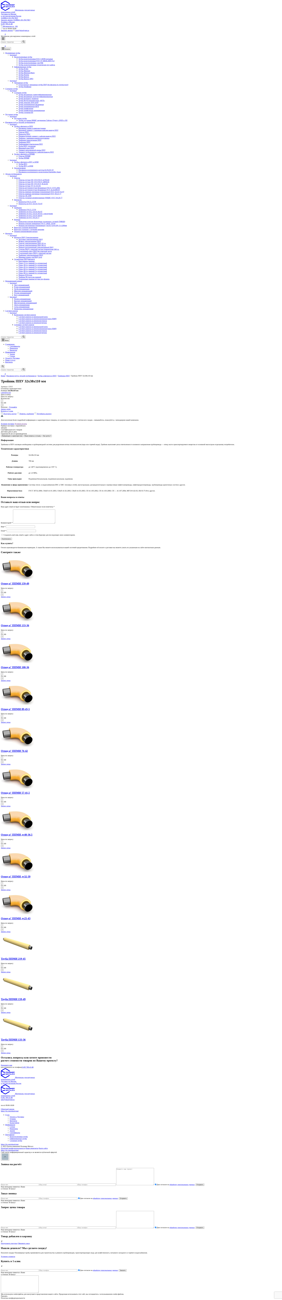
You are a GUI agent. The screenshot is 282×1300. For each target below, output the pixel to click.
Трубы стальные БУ (26, 112)
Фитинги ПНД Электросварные (26, 237)
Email (3, 531)
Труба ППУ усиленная (27, 146)
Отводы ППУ (24, 132)
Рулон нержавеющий (22, 287)
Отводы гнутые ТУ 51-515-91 (30, 186)
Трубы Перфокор (25, 87)
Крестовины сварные (27, 261)
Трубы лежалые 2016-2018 (28, 102)
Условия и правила (8, 1256)
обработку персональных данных (182, 1185)
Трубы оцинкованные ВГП (29, 106)
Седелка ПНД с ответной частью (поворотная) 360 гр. (39, 249)
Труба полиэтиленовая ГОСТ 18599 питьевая (36, 59)
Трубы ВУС (23, 164)
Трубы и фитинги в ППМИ (24, 154)
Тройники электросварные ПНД (31, 255)
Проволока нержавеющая (23, 309)
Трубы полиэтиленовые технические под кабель (37, 65)
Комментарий (7, 523)
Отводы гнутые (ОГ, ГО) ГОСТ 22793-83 (34, 180)
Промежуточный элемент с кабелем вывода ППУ (37, 136)
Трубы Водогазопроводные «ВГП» (32, 100)
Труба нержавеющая (21, 289)
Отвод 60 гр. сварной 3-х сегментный (33, 269)
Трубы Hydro (23, 69)
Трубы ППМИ (24, 158)
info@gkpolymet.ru (8, 1100)
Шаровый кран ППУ (26, 148)
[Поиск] (23, 41)
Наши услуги (10, 360)
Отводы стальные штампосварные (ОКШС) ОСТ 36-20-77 (40, 198)
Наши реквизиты (31, 1148)
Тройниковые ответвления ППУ (31, 144)
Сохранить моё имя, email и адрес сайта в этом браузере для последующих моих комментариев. (39, 535)
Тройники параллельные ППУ (30, 140)
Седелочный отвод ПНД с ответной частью (35, 253)
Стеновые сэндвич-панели (24, 325)
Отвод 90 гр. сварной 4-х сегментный (33, 273)
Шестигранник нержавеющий (25, 303)
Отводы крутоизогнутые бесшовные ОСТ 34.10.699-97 (39, 190)
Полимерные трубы (12, 53)
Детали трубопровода (13, 174)
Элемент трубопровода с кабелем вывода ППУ (36, 152)
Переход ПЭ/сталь (25, 275)
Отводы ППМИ (24, 156)
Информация (10, 352)
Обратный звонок (7, 1109)
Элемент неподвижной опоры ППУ (32, 150)
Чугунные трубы (11, 114)
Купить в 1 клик (7, 411)
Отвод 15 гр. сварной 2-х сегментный (33, 263)
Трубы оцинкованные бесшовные (31, 104)
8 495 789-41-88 (27, 1067)
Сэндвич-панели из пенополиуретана (33, 323)
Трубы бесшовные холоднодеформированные (36, 97)
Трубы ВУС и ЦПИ (26, 166)
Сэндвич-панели (11, 311)
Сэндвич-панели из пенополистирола (33, 321)
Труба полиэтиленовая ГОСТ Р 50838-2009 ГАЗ (36, 61)
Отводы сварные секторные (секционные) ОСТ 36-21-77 (40, 194)
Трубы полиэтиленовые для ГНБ (31, 63)
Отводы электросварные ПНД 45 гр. (32, 243)
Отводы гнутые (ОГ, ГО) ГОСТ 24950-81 (34, 182)
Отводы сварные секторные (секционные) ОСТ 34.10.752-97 (41, 192)
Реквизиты (14, 348)
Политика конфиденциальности (13, 1148)
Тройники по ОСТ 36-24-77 (29, 218)
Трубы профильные (26, 108)
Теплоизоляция (20, 168)
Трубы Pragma (24, 75)
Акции (12, 354)
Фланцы (17, 220)
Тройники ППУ (24, 142)
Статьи (12, 356)
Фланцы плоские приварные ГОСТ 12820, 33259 (37, 223)
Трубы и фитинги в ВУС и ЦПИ (26, 162)
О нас (7, 1115)
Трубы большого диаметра (28, 99)
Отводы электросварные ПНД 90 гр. (32, 245)
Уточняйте (13, 407)
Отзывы (13, 1119)
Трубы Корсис (24, 77)
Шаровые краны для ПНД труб (30, 257)
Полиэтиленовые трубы (23, 57)
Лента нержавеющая (22, 305)
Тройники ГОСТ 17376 (27, 210)
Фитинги (8, 233)
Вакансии (13, 350)
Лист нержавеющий (21, 285)
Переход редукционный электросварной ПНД (36, 247)
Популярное (9, 1135)
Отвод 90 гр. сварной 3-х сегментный (33, 271)
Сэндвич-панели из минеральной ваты (33, 317)
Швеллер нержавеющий (23, 291)
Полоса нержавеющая (22, 299)
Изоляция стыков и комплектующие (32, 128)
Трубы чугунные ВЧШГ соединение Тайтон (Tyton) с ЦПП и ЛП (43, 120)
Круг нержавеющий (21, 295)
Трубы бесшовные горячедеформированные (35, 95)
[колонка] (13, 55)
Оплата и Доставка (12, 358)
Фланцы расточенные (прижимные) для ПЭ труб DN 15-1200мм (43, 225)
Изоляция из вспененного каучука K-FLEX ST (36, 170)
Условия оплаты (21, 424)
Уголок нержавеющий (22, 293)
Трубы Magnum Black (27, 73)
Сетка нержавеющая (21, 307)
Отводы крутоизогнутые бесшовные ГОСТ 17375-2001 (39, 188)
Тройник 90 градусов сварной (30, 277)
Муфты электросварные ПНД (30, 241)
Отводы (17, 178)
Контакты (9, 362)
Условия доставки (7, 424)
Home (3, 376)
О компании (10, 344)
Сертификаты (15, 346)
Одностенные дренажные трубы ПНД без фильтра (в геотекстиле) (43, 85)
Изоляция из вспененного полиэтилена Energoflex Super (40, 172)
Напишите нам (6, 1065)
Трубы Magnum (24, 71)
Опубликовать (6, 539)
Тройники (18, 208)
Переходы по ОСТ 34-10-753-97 (30, 204)
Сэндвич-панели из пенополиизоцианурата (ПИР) (38, 319)
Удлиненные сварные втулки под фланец (34, 279)
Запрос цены (5, 409)
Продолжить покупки (9, 1243)
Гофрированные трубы (22, 67)
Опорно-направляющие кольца (25, 231)
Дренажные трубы (21, 83)
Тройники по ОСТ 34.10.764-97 (30, 216)
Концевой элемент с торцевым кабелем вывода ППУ (38, 130)
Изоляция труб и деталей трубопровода (20, 122)
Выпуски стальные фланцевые (25, 227)
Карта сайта (43, 1148)
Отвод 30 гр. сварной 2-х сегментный (33, 265)
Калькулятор (14, 1123)
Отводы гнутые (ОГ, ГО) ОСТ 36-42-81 (33, 184)
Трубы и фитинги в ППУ (23, 126)
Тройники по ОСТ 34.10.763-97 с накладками (36, 214)
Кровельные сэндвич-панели (25, 315)
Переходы (18, 200)
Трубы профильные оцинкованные (32, 110)
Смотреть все (6, 393)
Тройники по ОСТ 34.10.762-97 (30, 212)
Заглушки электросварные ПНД (31, 239)
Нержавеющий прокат (13, 281)
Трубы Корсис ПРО (26, 79)
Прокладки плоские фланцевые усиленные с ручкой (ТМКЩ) (42, 221)
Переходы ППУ (24, 134)
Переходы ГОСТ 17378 (27, 202)
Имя (3, 527)
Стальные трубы (11, 89)
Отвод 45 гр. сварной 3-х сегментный (33, 267)
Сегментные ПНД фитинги (24, 259)
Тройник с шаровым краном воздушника (34, 138)
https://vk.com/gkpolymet (10, 1111)
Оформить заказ (24, 1243)
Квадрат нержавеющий (23, 301)
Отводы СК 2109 (25, 196)
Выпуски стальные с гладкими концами (29, 229)
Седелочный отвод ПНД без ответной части (35, 251)
